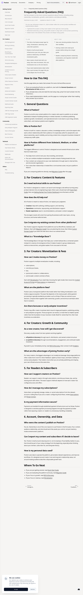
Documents (22, 2)
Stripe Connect (9, 78)
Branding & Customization (9, 52)
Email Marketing (9, 94)
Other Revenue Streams (11, 81)
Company (30, 2)
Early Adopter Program (11, 127)
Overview (7, 12)
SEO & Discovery (9, 60)
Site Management (10, 42)
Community (14, 2)
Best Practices (8, 134)
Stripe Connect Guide (11, 97)
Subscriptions (41, 282)
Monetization (8, 66)
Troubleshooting (9, 173)
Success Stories (9, 137)
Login (79, 2)
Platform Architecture (11, 144)
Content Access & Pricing (9, 70)
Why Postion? (8, 18)
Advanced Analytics (10, 91)
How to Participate (10, 131)
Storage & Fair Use (10, 162)
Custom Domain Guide (11, 101)
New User (7, 35)
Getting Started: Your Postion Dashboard (46, 192)
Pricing (39, 2)
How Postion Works (10, 148)
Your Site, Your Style (10, 57)
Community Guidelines (11, 124)
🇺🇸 (67, 3)
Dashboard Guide (10, 32)
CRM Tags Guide (9, 114)
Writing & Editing (9, 45)
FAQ (6, 169)
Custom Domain (9, 151)
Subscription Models (10, 75)
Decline (33, 589)
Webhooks (8, 154)
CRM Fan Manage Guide (11, 110)
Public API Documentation (9, 158)
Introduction (8, 15)
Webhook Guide (9, 104)
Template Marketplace (11, 63)
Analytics (7, 88)
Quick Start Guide (10, 25)
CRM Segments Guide (11, 117)
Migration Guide (9, 28)
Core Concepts (9, 22)
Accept (16, 589)
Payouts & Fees (9, 84)
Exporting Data (9, 107)
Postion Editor (8, 48)
